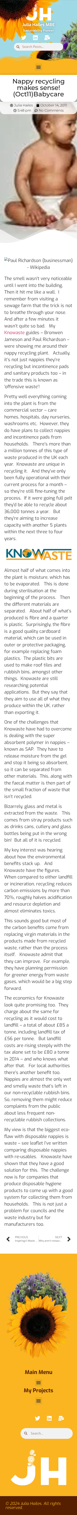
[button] (38, 67)
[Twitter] (23, 37)
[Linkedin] (35, 37)
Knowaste (14, 333)
